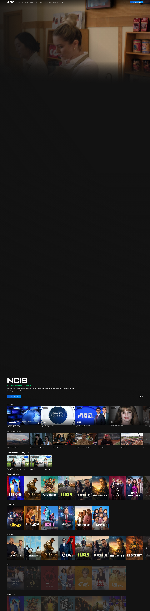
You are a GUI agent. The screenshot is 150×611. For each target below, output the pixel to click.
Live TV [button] (41, 2)
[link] (136, 2)
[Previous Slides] (3, 463)
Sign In (126, 2)
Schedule (48, 2)
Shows (18, 2)
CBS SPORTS (33, 2)
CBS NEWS (25, 2)
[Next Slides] (146, 463)
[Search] (62, 2)
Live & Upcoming (24, 453)
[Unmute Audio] (141, 396)
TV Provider (56, 2)
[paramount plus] (10, 2)
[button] (24, 418)
